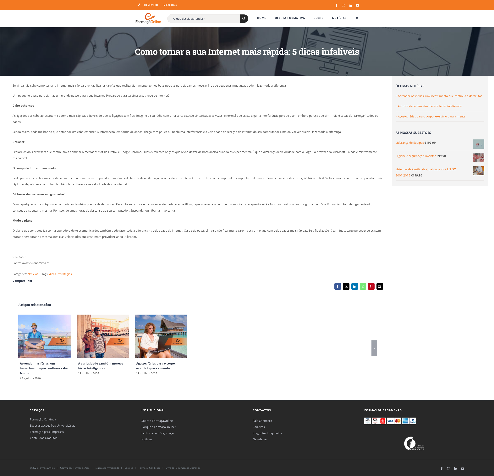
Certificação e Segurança (157, 433)
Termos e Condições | (151, 467)
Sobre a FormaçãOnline (157, 421)
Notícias (33, 274)
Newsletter (260, 439)
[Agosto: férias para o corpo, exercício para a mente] (161, 316)
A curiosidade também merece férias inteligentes (430, 106)
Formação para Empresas (47, 432)
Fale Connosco (262, 421)
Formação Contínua (43, 419)
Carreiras (259, 427)
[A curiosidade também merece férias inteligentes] (103, 316)
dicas (52, 274)
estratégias (65, 274)
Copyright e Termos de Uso (75, 467)
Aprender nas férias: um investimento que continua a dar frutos (44, 368)
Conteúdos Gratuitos (43, 438)
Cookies (128, 467)
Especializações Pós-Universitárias (52, 425)
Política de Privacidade (106, 467)
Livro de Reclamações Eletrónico (182, 467)
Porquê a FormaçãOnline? (158, 427)
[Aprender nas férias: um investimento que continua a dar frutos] (44, 316)
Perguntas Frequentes (267, 433)
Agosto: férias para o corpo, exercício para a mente (431, 116)
